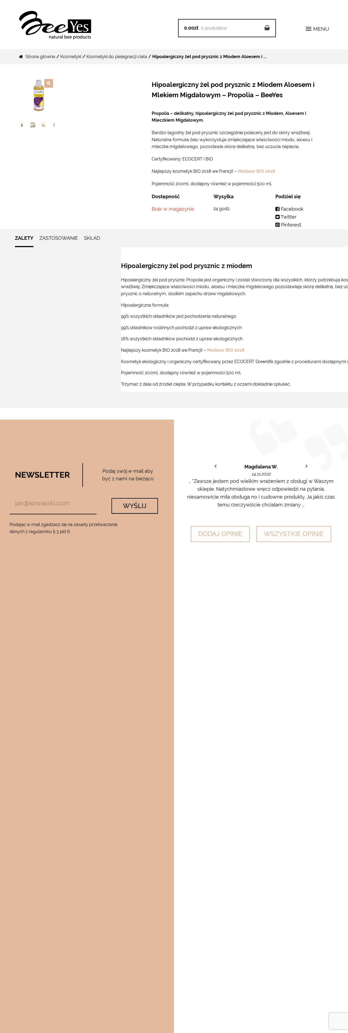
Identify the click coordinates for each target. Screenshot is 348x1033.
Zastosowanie (58, 238)
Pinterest (290, 225)
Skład (92, 238)
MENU (320, 29)
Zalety (24, 238)
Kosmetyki (70, 56)
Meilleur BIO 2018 (256, 171)
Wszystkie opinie (294, 534)
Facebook (291, 209)
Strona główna (40, 56)
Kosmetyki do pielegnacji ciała (116, 56)
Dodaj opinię (220, 534)
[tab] (24, 240)
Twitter (287, 217)
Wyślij (135, 506)
